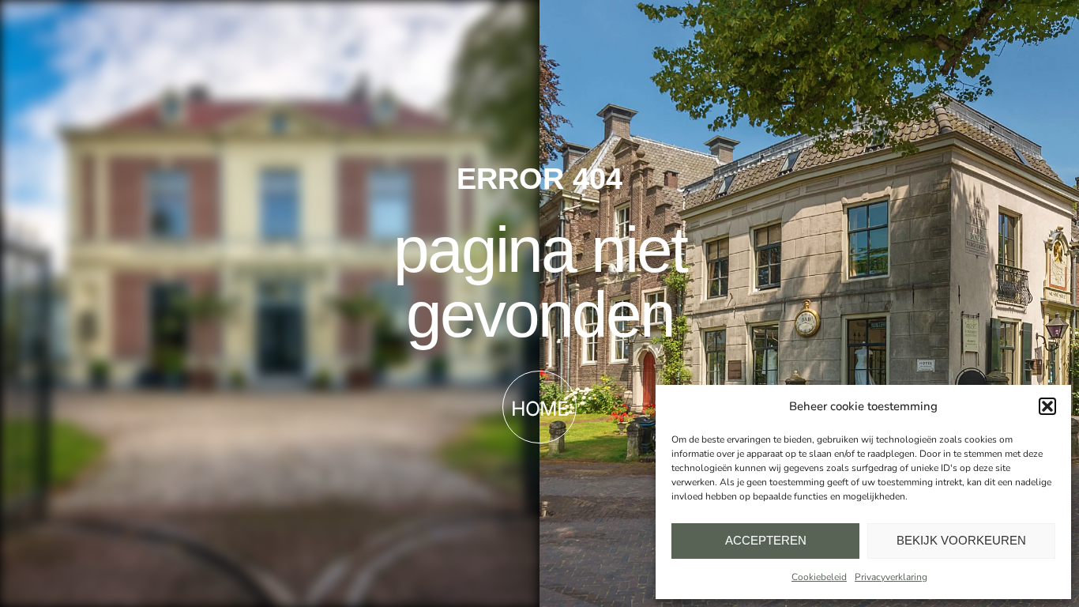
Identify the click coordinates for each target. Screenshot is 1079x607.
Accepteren (765, 540)
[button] (1047, 406)
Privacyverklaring (891, 577)
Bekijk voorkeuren (961, 540)
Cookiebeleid (819, 577)
